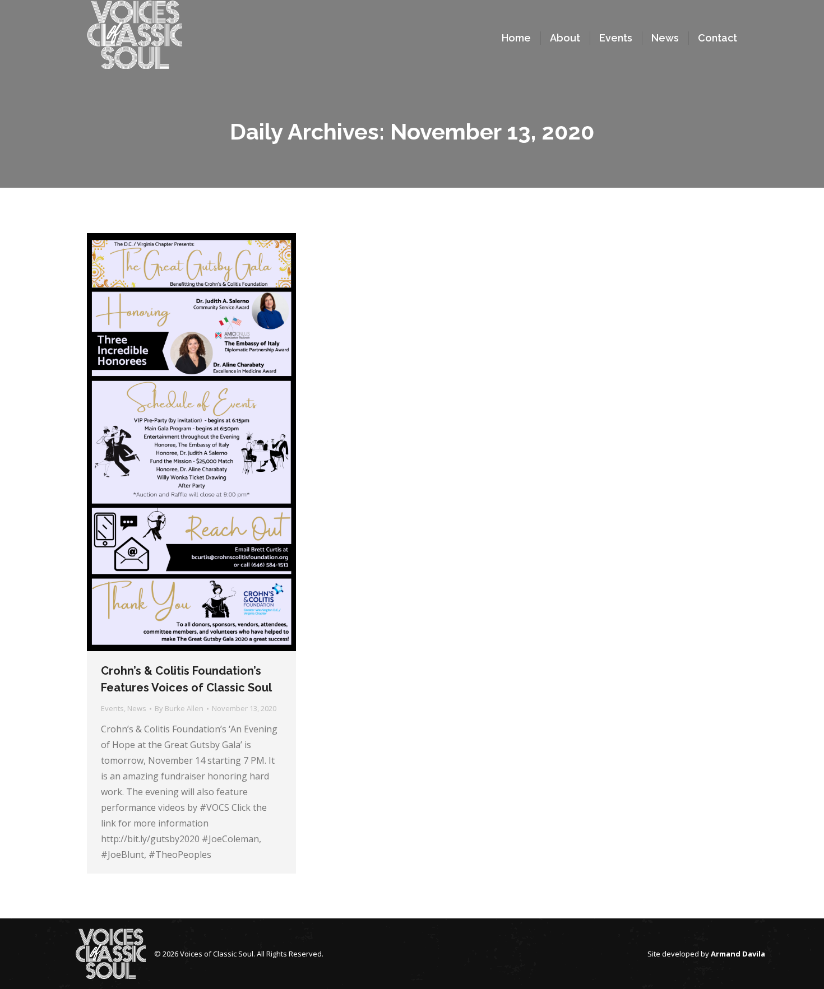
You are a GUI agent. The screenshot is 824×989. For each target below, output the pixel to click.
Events (112, 708)
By (179, 708)
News (136, 708)
